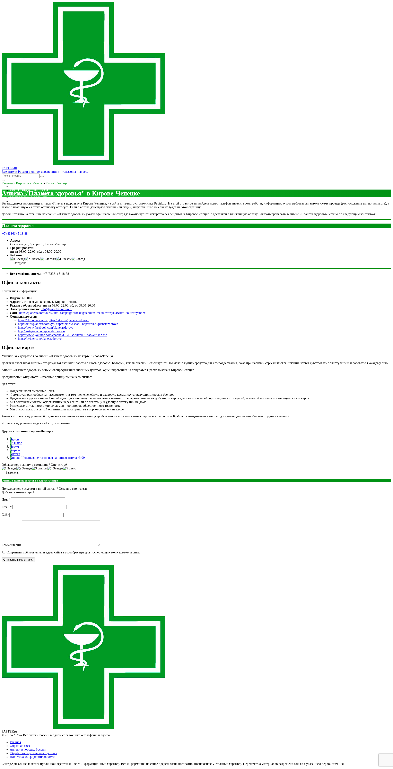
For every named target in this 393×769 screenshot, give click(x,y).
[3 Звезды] (48, 259)
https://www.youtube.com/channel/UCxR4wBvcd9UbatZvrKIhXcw (62, 335)
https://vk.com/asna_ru (32, 320)
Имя (6, 499)
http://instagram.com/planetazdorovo (41, 331)
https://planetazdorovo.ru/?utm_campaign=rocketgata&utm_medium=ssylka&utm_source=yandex (82, 313)
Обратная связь (20, 745)
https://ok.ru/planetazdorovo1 (101, 324)
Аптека (15, 454)
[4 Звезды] (64, 259)
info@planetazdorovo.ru (56, 309)
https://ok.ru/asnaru (68, 324)
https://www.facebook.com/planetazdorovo (45, 327)
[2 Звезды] (33, 259)
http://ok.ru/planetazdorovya (36, 324)
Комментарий (11, 545)
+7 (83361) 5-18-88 (15, 233)
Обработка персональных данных (33, 753)
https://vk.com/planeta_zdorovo (69, 320)
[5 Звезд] (78, 259)
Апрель (15, 450)
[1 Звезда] (17, 259)
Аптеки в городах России (28, 749)
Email (7, 507)
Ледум (14, 439)
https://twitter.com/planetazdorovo (40, 338)
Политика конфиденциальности (32, 757)
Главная (15, 742)
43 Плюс (16, 443)
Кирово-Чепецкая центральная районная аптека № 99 (47, 457)
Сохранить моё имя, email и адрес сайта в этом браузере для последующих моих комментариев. (73, 552)
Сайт (5, 514)
